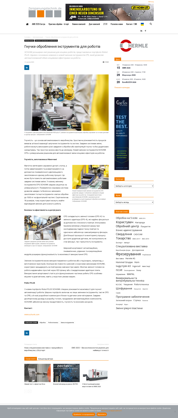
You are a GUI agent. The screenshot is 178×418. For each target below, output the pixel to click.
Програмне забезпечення (132, 296)
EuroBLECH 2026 (129, 82)
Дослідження (138, 250)
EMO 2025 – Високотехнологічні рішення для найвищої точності (90, 349)
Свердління (124, 234)
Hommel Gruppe (124, 262)
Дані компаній (94, 24)
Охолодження (129, 270)
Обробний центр (127, 226)
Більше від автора (45, 359)
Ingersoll (136, 266)
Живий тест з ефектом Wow (34, 384)
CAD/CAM (138, 234)
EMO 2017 (136, 239)
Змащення (137, 289)
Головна (27, 37)
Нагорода (140, 222)
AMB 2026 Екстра (38, 24)
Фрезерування (128, 254)
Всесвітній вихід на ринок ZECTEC (65, 384)
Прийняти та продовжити (84, 414)
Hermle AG (130, 258)
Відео (126, 304)
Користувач (124, 222)
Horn (136, 262)
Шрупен (145, 289)
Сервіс (118, 293)
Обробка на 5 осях (126, 218)
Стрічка (137, 300)
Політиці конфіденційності (111, 411)
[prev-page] (25, 391)
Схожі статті (30, 359)
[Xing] (145, 30)
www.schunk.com (31, 314)
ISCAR (119, 270)
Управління (120, 274)
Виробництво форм (123, 250)
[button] (151, 24)
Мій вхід (151, 2)
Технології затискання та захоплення (46, 40)
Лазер (138, 270)
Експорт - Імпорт (123, 242)
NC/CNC (119, 284)
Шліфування (124, 288)
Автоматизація (38, 37)
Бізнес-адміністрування (129, 230)
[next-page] (29, 391)
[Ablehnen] (175, 411)
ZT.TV (105, 24)
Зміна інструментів (67, 322)
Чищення (128, 284)
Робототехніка (53, 322)
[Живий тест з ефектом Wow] (37, 373)
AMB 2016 (142, 218)
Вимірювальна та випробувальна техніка (130, 279)
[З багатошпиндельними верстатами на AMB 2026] (95, 373)
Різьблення (147, 255)
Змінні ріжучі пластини (129, 308)
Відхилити (102, 414)
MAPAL (131, 274)
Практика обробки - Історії (59, 24)
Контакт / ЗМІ (131, 24)
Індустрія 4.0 (123, 266)
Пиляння (145, 300)
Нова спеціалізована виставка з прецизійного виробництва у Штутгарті (43, 349)
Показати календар (122, 87)
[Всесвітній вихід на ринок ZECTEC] (66, 373)
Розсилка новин (117, 24)
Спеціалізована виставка (131, 246)
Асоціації (119, 304)
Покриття (145, 226)
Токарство (123, 238)
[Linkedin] (141, 30)
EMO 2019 (145, 239)
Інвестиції (146, 266)
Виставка (120, 258)
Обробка (43, 322)
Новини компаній (78, 24)
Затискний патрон (124, 300)
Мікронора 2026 (129, 75)
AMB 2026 (126, 68)
